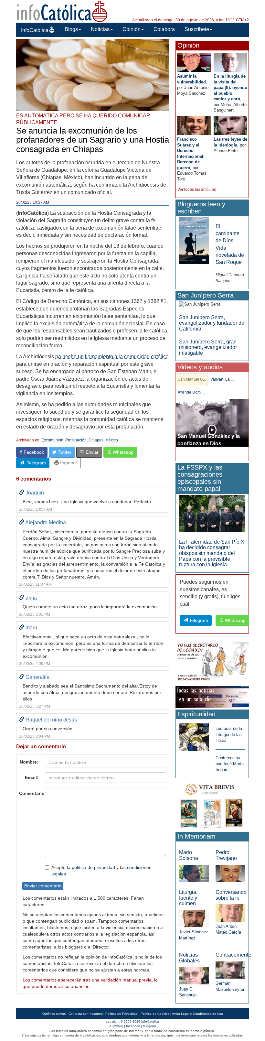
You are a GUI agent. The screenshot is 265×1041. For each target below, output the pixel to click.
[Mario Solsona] (194, 873)
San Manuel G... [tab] (192, 379)
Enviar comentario (42, 885)
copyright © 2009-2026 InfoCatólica (132, 1021)
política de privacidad (93, 867)
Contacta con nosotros (85, 1013)
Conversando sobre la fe (231, 895)
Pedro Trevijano (226, 855)
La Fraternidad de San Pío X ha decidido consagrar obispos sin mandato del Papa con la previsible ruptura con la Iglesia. (211, 553)
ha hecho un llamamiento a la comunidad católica (112, 356)
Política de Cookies (155, 1013)
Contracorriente (233, 955)
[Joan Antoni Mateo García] (230, 912)
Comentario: (30, 793)
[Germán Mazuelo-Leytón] (230, 969)
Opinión (131, 29)
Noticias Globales (189, 957)
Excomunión (52, 440)
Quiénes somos (54, 1013)
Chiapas (96, 440)
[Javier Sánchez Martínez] (194, 918)
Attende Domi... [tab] (191, 392)
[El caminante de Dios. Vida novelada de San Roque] (194, 240)
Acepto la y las (101, 870)
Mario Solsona (188, 855)
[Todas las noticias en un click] (212, 696)
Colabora (164, 29)
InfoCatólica (34, 30)
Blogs (71, 29)
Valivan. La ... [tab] (222, 379)
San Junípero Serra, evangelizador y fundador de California (211, 323)
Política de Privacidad (121, 1013)
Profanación (76, 440)
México (111, 440)
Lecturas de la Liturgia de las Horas (229, 734)
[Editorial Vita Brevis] (212, 805)
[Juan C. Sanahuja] (194, 975)
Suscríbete (197, 29)
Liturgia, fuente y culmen (188, 897)
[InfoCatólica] (62, 11)
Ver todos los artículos (196, 189)
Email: (31, 777)
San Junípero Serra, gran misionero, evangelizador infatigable (208, 347)
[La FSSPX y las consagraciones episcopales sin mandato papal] (212, 513)
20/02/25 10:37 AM (32, 202)
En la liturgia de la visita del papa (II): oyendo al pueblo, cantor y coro (230, 87)
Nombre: (29, 761)
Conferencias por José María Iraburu (230, 763)
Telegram (35, 462)
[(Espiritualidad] (194, 735)
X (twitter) (116, 1026)
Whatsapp (122, 452)
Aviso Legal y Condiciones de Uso (197, 1013)
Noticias (100, 29)
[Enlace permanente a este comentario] (21, 492)
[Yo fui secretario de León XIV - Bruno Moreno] (212, 662)
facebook (133, 1026)
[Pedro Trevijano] (230, 873)
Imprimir (68, 462)
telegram (149, 1026)
